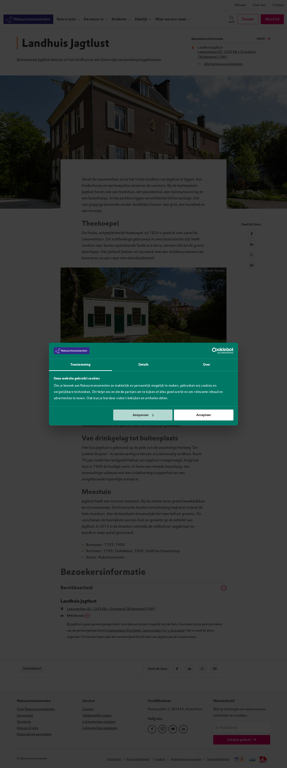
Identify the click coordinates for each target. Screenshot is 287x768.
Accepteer (203, 415)
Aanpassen (141, 415)
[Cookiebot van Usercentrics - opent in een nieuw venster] (215, 351)
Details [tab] (143, 364)
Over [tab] (206, 364)
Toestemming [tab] (80, 364)
